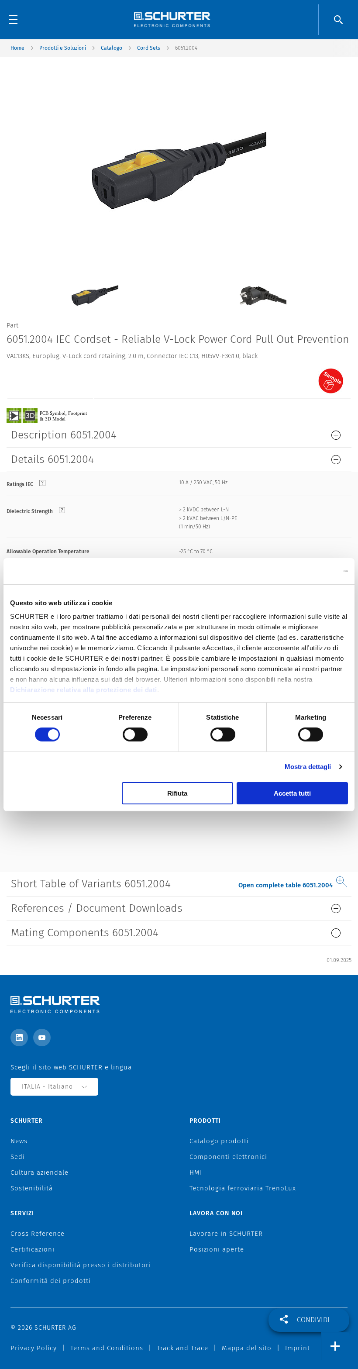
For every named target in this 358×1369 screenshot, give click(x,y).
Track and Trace (182, 1348)
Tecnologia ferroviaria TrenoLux (242, 1188)
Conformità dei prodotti (50, 1281)
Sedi (17, 1157)
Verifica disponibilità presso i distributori (80, 1265)
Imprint (297, 1348)
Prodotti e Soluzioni (62, 48)
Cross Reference (37, 1234)
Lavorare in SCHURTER (226, 1234)
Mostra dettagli (308, 766)
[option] (95, 289)
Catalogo (111, 48)
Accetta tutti (292, 793)
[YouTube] (42, 1037)
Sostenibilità (31, 1188)
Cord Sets (148, 48)
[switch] (135, 734)
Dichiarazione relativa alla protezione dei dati (83, 689)
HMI (195, 1172)
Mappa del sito (247, 1348)
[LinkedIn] (19, 1037)
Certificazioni (32, 1249)
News (19, 1141)
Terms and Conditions (106, 1348)
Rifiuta (177, 793)
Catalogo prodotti (219, 1141)
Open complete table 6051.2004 (285, 885)
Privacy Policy (33, 1348)
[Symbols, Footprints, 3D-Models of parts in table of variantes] (57, 415)
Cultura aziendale (39, 1172)
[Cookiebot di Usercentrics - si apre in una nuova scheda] (310, 570)
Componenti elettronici (228, 1157)
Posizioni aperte (216, 1249)
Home (17, 48)
